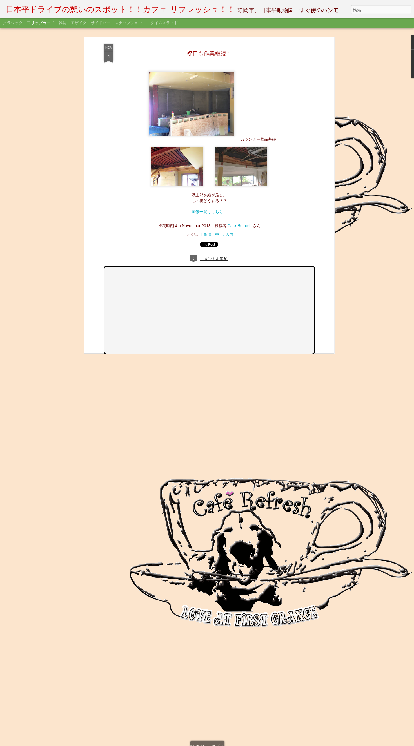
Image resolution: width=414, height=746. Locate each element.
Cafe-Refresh (239, 225)
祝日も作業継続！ (209, 53)
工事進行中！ (211, 234)
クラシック (13, 23)
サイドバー (100, 23)
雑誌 (62, 23)
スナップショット (130, 23)
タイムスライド (164, 23)
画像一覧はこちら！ (209, 211)
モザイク (78, 23)
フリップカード (40, 23)
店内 (229, 234)
